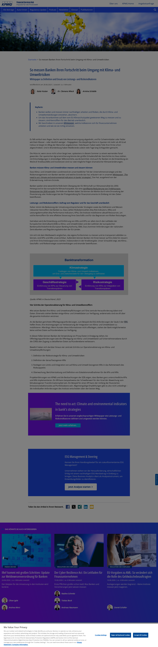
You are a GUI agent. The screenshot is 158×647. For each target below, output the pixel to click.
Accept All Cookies (140, 635)
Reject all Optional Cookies (120, 635)
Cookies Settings (101, 635)
